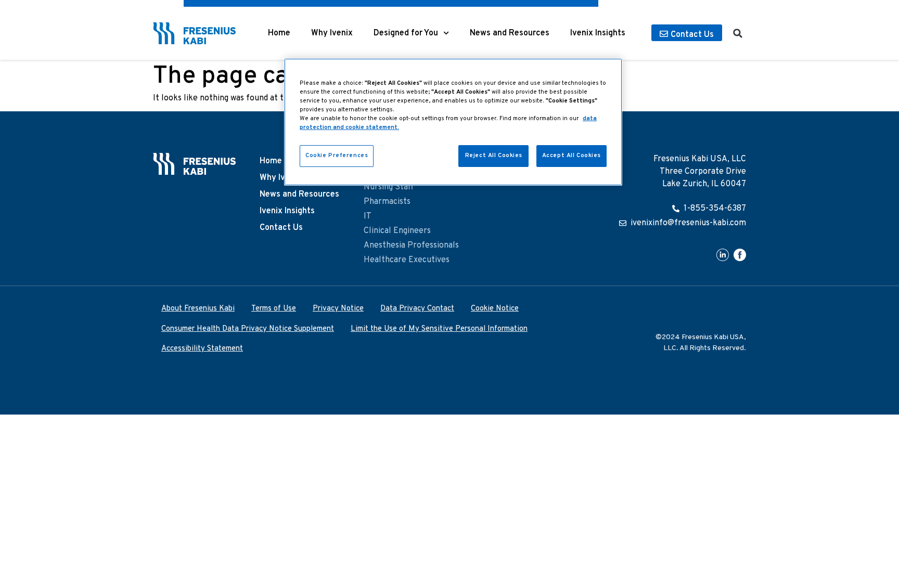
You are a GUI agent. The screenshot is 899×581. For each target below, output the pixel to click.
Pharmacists (387, 202)
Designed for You (406, 33)
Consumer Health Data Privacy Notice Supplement (247, 329)
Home (279, 33)
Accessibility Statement (202, 349)
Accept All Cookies (571, 155)
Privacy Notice (338, 309)
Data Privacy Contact (417, 309)
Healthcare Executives (407, 260)
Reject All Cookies (493, 155)
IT (367, 216)
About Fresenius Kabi (198, 309)
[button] (737, 33)
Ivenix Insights (597, 33)
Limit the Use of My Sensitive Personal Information (439, 329)
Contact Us (281, 228)
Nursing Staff (389, 187)
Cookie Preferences (336, 155)
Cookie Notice (495, 309)
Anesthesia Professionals (411, 245)
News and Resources (509, 33)
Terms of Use (273, 309)
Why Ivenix (332, 33)
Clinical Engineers (397, 231)
